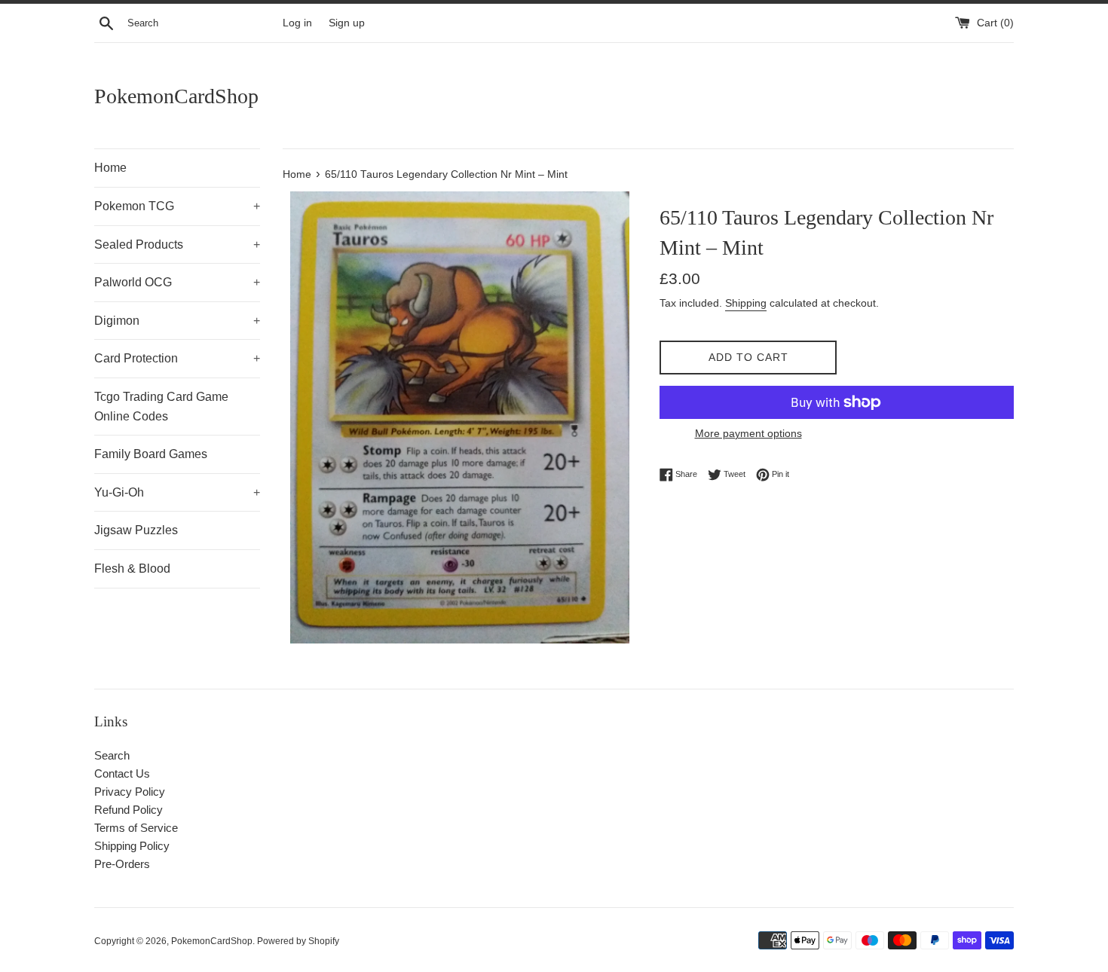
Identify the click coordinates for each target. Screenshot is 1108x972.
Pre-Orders (122, 863)
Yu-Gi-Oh (177, 492)
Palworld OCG (177, 282)
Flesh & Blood (132, 568)
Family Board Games (150, 454)
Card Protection (177, 358)
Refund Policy (128, 809)
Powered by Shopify (298, 941)
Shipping (746, 303)
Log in (297, 23)
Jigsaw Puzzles (136, 530)
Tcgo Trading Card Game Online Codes (161, 406)
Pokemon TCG (177, 206)
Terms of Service (136, 827)
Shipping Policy (132, 845)
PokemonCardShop (176, 96)
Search (112, 755)
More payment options (748, 433)
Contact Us (122, 773)
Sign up (347, 23)
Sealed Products (177, 244)
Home (110, 167)
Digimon (177, 320)
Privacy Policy (129, 791)
